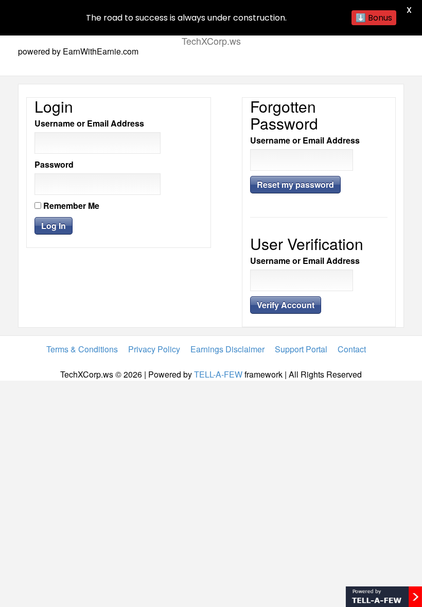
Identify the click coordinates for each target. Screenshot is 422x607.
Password (54, 164)
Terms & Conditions (82, 349)
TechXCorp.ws (211, 40)
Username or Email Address (89, 123)
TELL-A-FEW (218, 374)
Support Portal (301, 349)
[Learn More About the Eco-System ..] (384, 595)
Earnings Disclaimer (227, 349)
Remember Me (70, 205)
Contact (352, 349)
